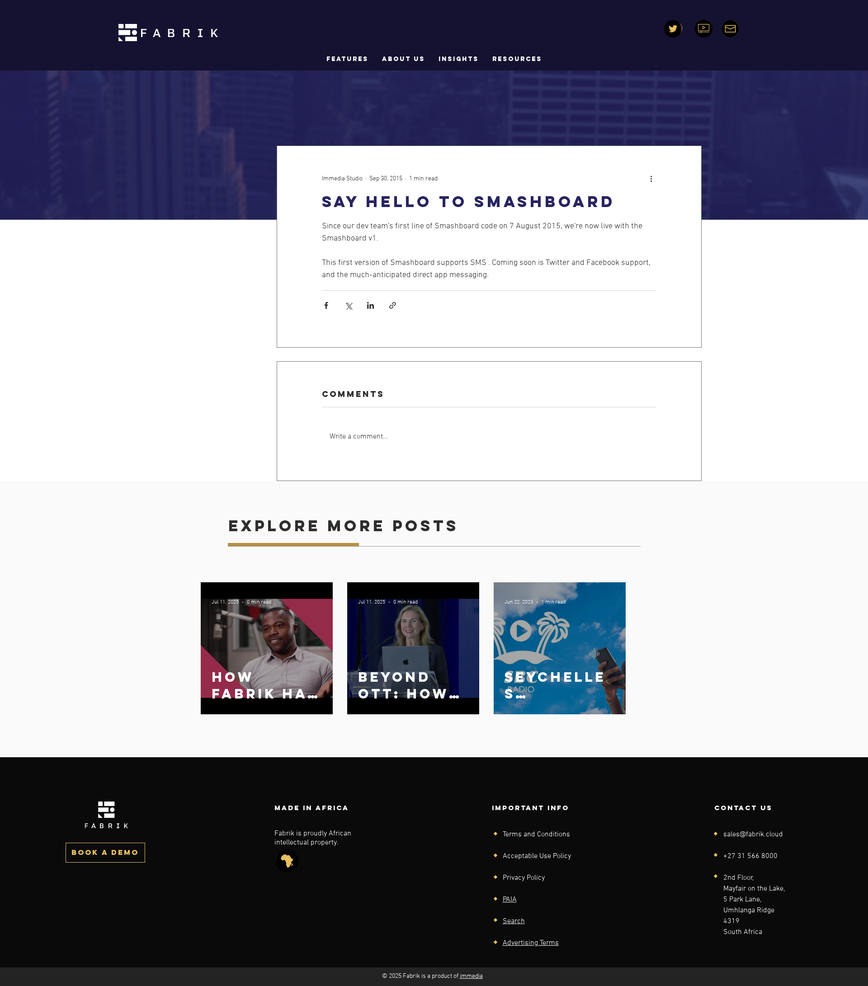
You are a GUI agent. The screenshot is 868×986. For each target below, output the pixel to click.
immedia (471, 976)
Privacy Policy (524, 877)
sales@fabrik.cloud (753, 834)
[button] (403, 59)
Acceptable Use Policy (537, 856)
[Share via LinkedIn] (370, 305)
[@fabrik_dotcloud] (673, 29)
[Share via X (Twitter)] (348, 305)
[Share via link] (392, 305)
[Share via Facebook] (326, 305)
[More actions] (651, 178)
